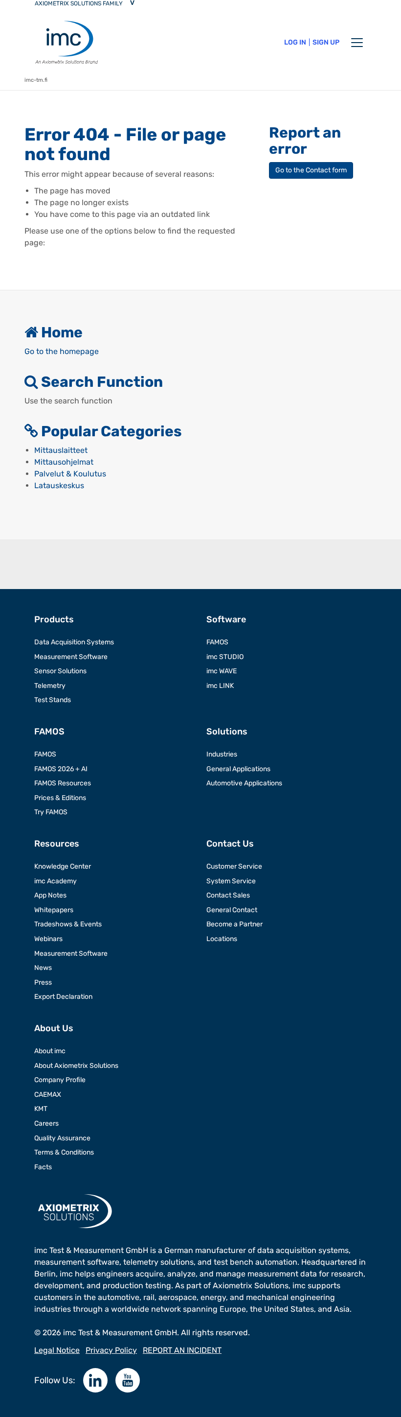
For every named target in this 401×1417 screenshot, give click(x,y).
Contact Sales (228, 895)
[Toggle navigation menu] (357, 42)
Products (54, 619)
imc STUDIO (225, 657)
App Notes (50, 895)
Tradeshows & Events (68, 924)
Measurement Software (71, 657)
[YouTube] (127, 1380)
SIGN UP (325, 42)
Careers (46, 1123)
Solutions (226, 731)
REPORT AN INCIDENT (182, 1350)
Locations (221, 939)
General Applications (238, 769)
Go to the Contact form (311, 170)
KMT (40, 1109)
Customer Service (234, 866)
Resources (56, 843)
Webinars (48, 939)
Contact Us (230, 843)
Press (43, 982)
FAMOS (217, 642)
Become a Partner (234, 924)
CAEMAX (47, 1094)
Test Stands (52, 700)
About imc (50, 1051)
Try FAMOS (50, 812)
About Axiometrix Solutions (76, 1066)
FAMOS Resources (62, 783)
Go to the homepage (61, 351)
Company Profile (60, 1080)
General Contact (231, 910)
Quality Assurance (62, 1138)
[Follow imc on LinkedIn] (95, 1380)
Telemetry (50, 686)
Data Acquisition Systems (74, 642)
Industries (221, 754)
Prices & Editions (60, 798)
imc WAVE (221, 671)
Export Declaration (63, 996)
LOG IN (295, 42)
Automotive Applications (244, 783)
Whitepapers (53, 910)
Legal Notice (57, 1350)
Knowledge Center (62, 866)
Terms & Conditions (64, 1152)
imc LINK (220, 686)
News (43, 968)
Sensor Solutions (60, 671)
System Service (231, 881)
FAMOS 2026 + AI (61, 769)
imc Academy (55, 881)
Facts (43, 1167)
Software (226, 619)
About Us (53, 1028)
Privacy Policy (111, 1350)
